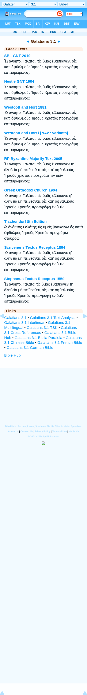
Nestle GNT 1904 (19, 81)
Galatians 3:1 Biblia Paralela (38, 338)
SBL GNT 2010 (17, 56)
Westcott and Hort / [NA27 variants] (36, 133)
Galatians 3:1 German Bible (30, 348)
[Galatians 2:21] (5, 325)
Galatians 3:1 (15, 318)
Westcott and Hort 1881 (25, 107)
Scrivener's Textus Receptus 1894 (34, 247)
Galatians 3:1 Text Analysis (52, 318)
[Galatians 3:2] (81, 325)
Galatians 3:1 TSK (42, 328)
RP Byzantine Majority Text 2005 (33, 159)
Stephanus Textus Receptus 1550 (34, 279)
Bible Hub (12, 355)
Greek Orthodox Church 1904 (30, 190)
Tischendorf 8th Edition (25, 221)
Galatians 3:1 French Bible (59, 342)
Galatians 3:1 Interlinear (24, 322)
